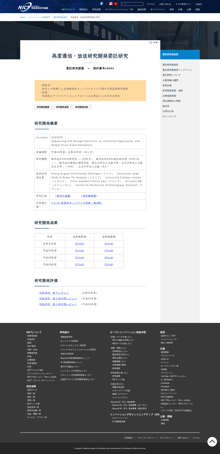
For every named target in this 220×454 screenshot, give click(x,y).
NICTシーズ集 (33, 404)
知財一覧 (31, 393)
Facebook (165, 383)
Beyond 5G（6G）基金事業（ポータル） (130, 405)
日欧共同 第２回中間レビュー (58, 298)
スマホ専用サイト (183, 4)
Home (22, 17)
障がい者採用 (167, 343)
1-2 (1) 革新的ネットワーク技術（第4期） (77, 203)
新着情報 (165, 352)
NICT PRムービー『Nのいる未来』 (42, 377)
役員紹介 (31, 339)
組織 (29, 343)
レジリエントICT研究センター (74, 371)
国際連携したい (119, 361)
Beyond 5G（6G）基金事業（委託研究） (130, 408)
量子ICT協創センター (70, 367)
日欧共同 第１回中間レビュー (58, 304)
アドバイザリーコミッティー (40, 373)
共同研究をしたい (120, 351)
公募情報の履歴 (170, 80)
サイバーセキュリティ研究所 (73, 345)
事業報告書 (32, 353)
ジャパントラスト (120, 397)
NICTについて (68, 9)
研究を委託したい (120, 358)
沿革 (29, 367)
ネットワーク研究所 (69, 341)
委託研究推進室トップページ (177, 70)
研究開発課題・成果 (173, 90)
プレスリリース (168, 355)
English (199, 4)
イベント (165, 362)
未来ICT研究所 (67, 354)
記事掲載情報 (169, 96)
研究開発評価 (81, 107)
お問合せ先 (168, 111)
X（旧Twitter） (167, 380)
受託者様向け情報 (171, 101)
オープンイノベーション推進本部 (128, 332)
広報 (180, 9)
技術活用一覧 (33, 407)
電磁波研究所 (66, 337)
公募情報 (165, 420)
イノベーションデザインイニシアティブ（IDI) (134, 414)
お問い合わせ (165, 4)
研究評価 (167, 85)
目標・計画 (32, 349)
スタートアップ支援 (121, 390)
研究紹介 (83, 9)
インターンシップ (169, 339)
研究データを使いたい (122, 343)
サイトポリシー (166, 438)
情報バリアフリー (120, 394)
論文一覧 (31, 397)
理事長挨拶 (32, 336)
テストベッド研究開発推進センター (76, 375)
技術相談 (116, 368)
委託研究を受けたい (121, 354)
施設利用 (142, 9)
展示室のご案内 (168, 390)
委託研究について (171, 75)
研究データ (32, 390)
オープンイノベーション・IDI (119, 9)
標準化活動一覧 (34, 410)
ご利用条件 (128, 438)
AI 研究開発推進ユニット (72, 362)
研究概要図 (89, 196)
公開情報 (31, 360)
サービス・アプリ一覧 (37, 417)
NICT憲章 (31, 346)
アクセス (151, 4)
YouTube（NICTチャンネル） (174, 376)
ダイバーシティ (157, 9)
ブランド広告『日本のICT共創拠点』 (177, 410)
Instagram (165, 386)
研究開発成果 (62, 107)
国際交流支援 (118, 387)
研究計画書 (63, 196)
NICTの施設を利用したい (123, 340)
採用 (172, 9)
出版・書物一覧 (34, 414)
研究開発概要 (43, 107)
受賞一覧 (31, 400)
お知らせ (165, 359)
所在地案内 (32, 363)
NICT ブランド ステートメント (40, 380)
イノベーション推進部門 (39, 17)
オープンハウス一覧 (170, 366)
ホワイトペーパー (120, 418)
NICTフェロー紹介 (35, 370)
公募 (189, 9)
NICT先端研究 (167, 397)
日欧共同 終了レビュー (54, 293)
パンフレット (167, 373)
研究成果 (96, 9)
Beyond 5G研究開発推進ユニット (75, 358)
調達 (198, 9)
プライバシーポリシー (146, 438)
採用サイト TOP (168, 336)
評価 (29, 356)
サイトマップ (169, 116)
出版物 (164, 369)
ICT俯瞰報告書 (118, 421)
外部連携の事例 (119, 365)
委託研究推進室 (60, 17)
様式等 (166, 106)
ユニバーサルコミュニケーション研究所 (78, 349)
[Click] (79, 243)
